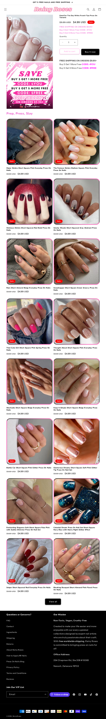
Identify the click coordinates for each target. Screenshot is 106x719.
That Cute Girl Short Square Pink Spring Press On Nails (28, 349)
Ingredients (11, 632)
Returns (9, 644)
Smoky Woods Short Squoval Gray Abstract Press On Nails (75, 229)
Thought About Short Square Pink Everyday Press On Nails (75, 349)
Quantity (63, 36)
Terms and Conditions (16, 673)
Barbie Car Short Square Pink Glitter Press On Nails (28, 468)
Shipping (10, 638)
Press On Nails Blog (15, 661)
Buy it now (90, 52)
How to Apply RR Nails (16, 656)
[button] (5, 9)
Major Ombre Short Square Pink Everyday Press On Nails (28, 169)
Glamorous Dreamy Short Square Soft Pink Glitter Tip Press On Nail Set (75, 469)
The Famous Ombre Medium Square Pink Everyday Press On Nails (75, 169)
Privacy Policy (12, 667)
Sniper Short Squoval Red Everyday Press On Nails (28, 588)
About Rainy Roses (14, 650)
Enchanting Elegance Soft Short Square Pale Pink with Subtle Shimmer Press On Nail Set (28, 529)
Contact (10, 626)
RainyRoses (17, 716)
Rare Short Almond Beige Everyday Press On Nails (28, 288)
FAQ (8, 620)
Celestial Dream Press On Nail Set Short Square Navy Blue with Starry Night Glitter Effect (74, 529)
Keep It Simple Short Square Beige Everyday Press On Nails (75, 409)
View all (53, 601)
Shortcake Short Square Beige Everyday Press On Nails (27, 409)
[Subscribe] (45, 694)
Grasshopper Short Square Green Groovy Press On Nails (76, 289)
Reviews (10, 679)
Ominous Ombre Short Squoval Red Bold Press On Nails (28, 229)
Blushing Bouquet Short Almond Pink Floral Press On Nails (75, 589)
